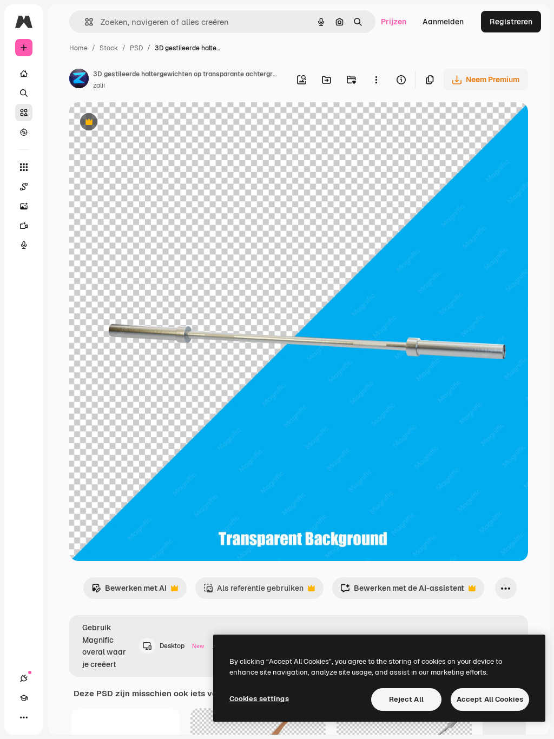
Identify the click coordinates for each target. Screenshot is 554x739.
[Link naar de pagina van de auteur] (79, 80)
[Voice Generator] (23, 245)
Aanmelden (443, 22)
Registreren (511, 22)
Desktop (182, 646)
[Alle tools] (23, 167)
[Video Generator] (23, 225)
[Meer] (23, 717)
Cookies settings (259, 698)
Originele (140, 123)
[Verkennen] (23, 132)
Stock (109, 48)
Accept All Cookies (490, 699)
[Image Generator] (23, 206)
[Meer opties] (376, 79)
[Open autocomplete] (85, 22)
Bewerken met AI (129, 591)
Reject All (406, 699)
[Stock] (23, 112)
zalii (99, 85)
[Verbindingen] (23, 678)
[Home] (23, 73)
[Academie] (23, 698)
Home (78, 48)
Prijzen (393, 22)
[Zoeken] (23, 93)
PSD (136, 48)
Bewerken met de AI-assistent (402, 591)
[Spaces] (23, 186)
